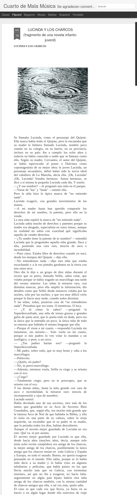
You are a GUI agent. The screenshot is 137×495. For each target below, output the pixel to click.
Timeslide (77, 14)
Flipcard (16, 14)
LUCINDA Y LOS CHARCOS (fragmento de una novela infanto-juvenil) (50, 34)
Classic (6, 14)
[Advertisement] (106, 83)
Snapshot (64, 14)
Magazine (29, 14)
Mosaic (41, 14)
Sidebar (52, 14)
